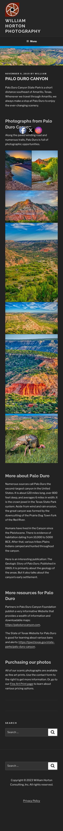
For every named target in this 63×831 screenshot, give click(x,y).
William (41, 73)
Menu (33, 41)
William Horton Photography (23, 26)
